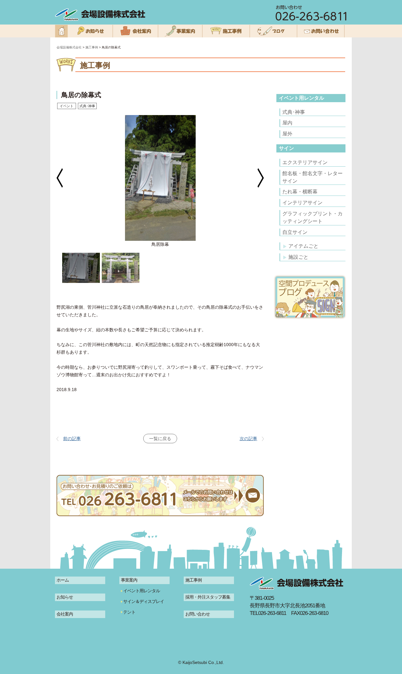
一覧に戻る (160, 438)
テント (129, 612)
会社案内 (65, 613)
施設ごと (298, 257)
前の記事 (72, 438)
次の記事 (248, 438)
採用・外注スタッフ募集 (207, 596)
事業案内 (129, 580)
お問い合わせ (197, 613)
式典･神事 (293, 112)
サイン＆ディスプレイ (143, 601)
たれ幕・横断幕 (300, 191)
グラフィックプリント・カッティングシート (312, 217)
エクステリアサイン (305, 162)
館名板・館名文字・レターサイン (312, 177)
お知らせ (65, 596)
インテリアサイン (302, 202)
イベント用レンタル (301, 98)
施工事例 (193, 580)
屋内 (287, 122)
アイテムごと (303, 246)
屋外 (287, 133)
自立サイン (294, 232)
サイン (286, 148)
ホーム (63, 580)
